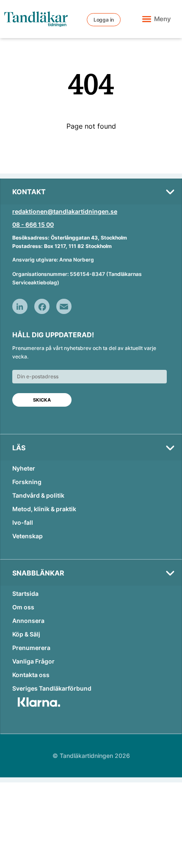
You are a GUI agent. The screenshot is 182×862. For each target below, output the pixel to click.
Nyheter (23, 468)
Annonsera (28, 620)
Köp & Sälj (26, 634)
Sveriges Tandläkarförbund (51, 688)
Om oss (23, 607)
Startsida (25, 593)
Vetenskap (27, 536)
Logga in (104, 20)
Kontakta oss (31, 674)
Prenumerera (31, 647)
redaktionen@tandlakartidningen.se (64, 211)
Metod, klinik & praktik (44, 508)
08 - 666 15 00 (33, 224)
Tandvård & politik (38, 495)
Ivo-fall (22, 522)
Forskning (26, 481)
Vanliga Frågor (33, 661)
